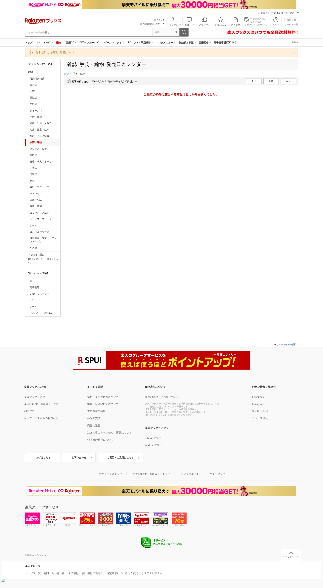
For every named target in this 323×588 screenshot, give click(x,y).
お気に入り (220, 25)
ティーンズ (36, 110)
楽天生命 (124, 525)
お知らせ (189, 25)
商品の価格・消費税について (162, 396)
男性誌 (33, 97)
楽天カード (50, 525)
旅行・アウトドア (39, 187)
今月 (288, 81)
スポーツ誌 (36, 199)
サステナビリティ (151, 573)
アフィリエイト (190, 473)
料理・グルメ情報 (39, 136)
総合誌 (33, 85)
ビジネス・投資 (38, 148)
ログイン (158, 20)
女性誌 (33, 104)
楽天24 (68, 525)
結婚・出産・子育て (41, 123)
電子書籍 (34, 287)
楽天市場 (291, 19)
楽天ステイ (142, 525)
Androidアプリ (153, 445)
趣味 (32, 180)
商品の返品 (93, 425)
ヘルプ (276, 25)
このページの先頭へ (287, 344)
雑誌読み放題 (186, 42)
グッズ (120, 42)
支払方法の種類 (96, 411)
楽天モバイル (32, 525)
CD (31, 300)
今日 (253, 81)
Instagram (258, 403)
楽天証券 (106, 525)
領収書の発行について (100, 439)
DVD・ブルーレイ (89, 42)
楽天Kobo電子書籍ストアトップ (151, 473)
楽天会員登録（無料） (151, 24)
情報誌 (33, 174)
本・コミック (43, 42)
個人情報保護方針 (92, 573)
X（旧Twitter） (261, 411)
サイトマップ (217, 473)
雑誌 (58, 42)
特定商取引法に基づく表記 (122, 573)
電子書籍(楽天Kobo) (225, 42)
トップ (28, 42)
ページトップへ (291, 556)
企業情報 (73, 573)
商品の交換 (93, 418)
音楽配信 (204, 42)
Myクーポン (204, 25)
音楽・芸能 (36, 206)
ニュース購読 (260, 418)
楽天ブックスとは (34, 396)
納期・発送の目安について (103, 403)
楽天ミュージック (87, 525)
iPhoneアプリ (153, 437)
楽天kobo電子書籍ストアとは (41, 403)
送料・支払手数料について (103, 396)
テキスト (34, 167)
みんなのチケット (160, 525)
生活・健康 (36, 116)
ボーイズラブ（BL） (41, 219)
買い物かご (175, 25)
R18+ (295, 42)
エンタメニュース (165, 42)
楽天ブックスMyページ (255, 25)
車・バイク (36, 193)
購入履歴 (235, 25)
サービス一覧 (291, 24)
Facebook (258, 396)
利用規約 (29, 411)
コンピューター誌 (39, 231)
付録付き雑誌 (37, 78)
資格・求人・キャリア (42, 161)
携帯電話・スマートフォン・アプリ (43, 240)
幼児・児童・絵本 (39, 129)
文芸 (32, 91)
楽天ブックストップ (110, 473)
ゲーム (108, 42)
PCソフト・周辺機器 (139, 42)
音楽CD (70, 42)
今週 (271, 81)
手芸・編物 (36, 142)
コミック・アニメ (39, 212)
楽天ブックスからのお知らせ (41, 418)
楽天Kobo (179, 525)
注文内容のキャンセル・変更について (109, 432)
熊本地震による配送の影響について (55, 52)
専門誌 (33, 155)
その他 (33, 248)
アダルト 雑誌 (36, 254)
